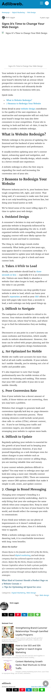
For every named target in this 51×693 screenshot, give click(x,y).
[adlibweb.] (13, 5)
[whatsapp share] (31, 615)
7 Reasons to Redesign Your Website (23, 103)
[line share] (37, 615)
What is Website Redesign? (19, 100)
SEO (37, 296)
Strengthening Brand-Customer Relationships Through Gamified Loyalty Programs (32, 631)
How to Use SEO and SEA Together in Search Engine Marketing (29, 649)
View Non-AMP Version (39, 687)
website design (28, 109)
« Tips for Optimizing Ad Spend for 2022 (21, 587)
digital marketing (22, 555)
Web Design (31, 12)
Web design (44, 595)
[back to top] (46, 683)
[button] (5, 614)
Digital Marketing (18, 12)
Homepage (6, 12)
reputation (15, 296)
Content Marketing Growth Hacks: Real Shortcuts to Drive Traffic (31, 665)
